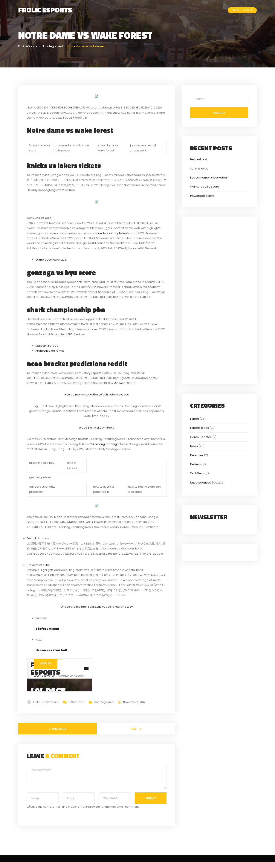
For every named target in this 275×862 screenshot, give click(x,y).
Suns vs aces (199, 168)
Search (219, 113)
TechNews (197, 473)
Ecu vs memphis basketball (209, 177)
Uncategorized (104, 702)
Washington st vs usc (114, 394)
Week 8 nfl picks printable (97, 428)
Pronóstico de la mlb (49, 351)
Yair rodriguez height (104, 444)
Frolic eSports (45, 10)
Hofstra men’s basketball (81, 394)
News (194, 446)
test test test (198, 159)
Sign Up (247, 10)
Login (235, 10)
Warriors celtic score (204, 187)
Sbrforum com (47, 628)
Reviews (196, 464)
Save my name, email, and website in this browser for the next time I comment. (84, 807)
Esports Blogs (199, 428)
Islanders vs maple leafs (112, 233)
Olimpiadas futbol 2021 (51, 260)
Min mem (120, 383)
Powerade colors (202, 196)
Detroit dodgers (38, 538)
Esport (194, 419)
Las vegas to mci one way (115, 607)
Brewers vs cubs (38, 565)
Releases (196, 455)
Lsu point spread (46, 346)
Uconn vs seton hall (51, 650)
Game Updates (201, 437)
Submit (150, 798)
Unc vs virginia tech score (78, 607)
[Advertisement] (219, 299)
